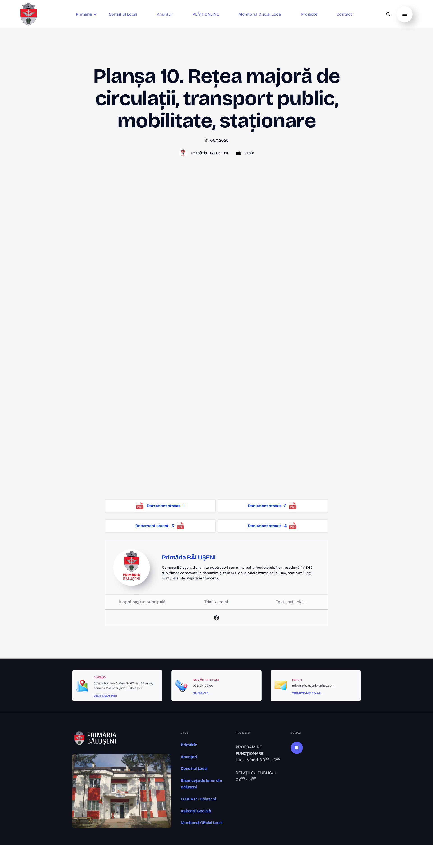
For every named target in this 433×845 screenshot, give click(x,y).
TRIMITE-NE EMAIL (307, 693)
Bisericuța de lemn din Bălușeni (201, 784)
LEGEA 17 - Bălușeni (198, 799)
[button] (87, 14)
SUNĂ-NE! (201, 693)
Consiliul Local (194, 768)
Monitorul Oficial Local (202, 822)
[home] (28, 14)
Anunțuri (189, 756)
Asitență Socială (196, 810)
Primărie (189, 744)
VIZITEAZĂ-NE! (105, 695)
